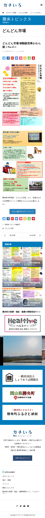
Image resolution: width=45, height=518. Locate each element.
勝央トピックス (8, 488)
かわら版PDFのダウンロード (22, 211)
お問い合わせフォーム (22, 458)
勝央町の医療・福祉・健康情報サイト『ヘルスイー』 (20, 492)
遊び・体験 (6, 480)
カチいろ (12, 5)
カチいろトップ (8, 476)
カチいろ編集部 (15, 224)
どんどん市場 (14, 30)
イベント (5, 484)
